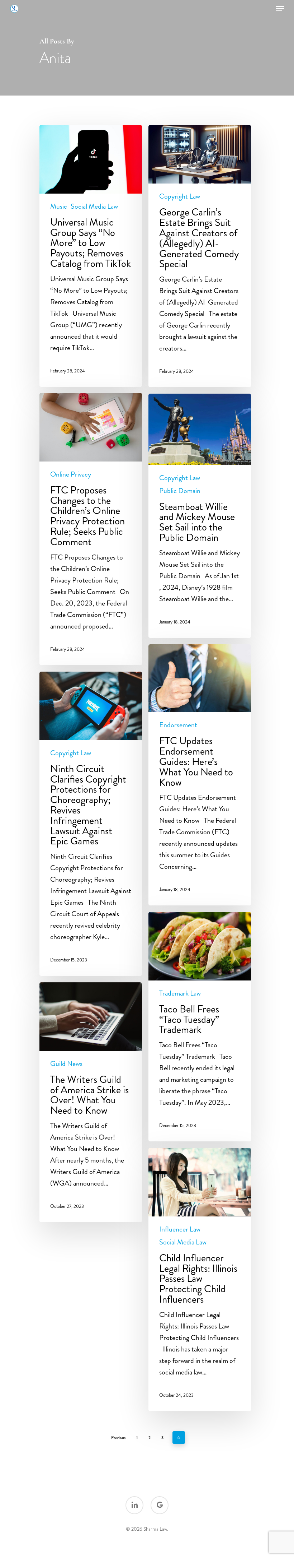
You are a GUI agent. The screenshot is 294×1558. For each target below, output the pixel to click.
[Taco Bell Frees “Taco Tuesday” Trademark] (199, 1026)
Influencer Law (179, 1229)
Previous (118, 1437)
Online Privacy (70, 474)
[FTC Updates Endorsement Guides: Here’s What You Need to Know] (199, 774)
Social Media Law (94, 206)
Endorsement (178, 725)
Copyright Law (179, 196)
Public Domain (179, 491)
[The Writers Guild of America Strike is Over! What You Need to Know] (90, 1102)
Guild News (66, 1063)
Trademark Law (180, 993)
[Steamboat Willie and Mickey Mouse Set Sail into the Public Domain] (199, 516)
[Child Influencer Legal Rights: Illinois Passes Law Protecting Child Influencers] (199, 1279)
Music (58, 206)
